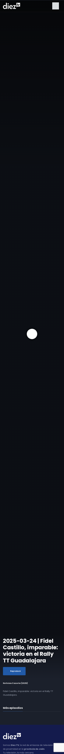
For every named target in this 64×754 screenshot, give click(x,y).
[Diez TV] (11, 5)
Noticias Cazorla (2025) (15, 683)
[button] (55, 5)
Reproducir (15, 671)
